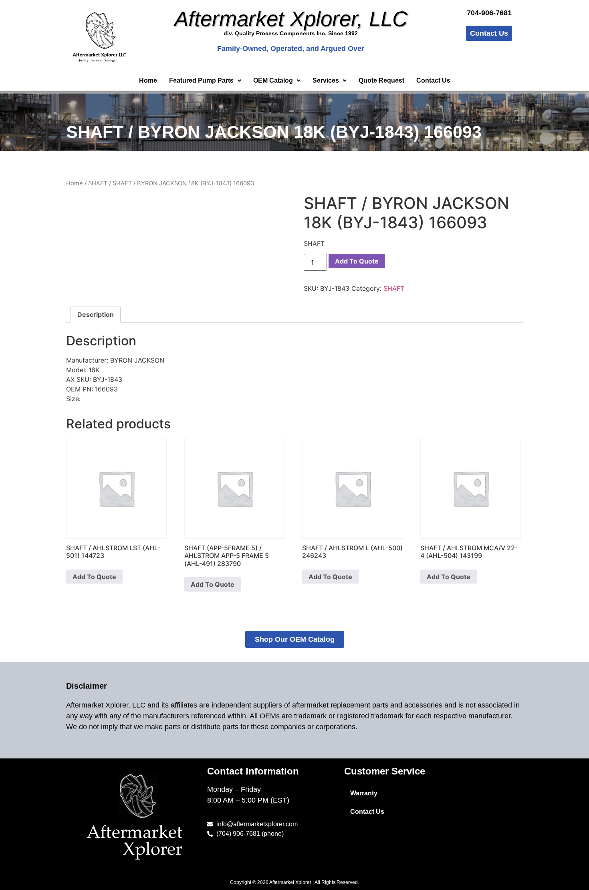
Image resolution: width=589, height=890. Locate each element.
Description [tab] (95, 314)
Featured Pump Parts (201, 80)
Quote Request (381, 80)
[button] (205, 80)
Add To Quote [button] (94, 577)
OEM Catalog (273, 80)
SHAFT (97, 183)
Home (148, 80)
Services (326, 80)
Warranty (363, 793)
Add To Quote (357, 261)
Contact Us (433, 80)
